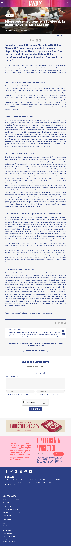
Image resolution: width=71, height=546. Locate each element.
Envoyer (35, 409)
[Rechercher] (68, 3)
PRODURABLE (9, 482)
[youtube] (25, 472)
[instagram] (21, 472)
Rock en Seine (10, 484)
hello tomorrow (30, 480)
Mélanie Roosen (13, 30)
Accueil (7, 35)
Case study (9, 15)
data (4, 523)
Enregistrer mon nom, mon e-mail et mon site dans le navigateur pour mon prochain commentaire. (32, 395)
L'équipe (5, 539)
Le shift (5, 526)
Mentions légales (9, 542)
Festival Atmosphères (13, 480)
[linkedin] (37, 41)
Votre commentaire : (12, 376)
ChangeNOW (44, 480)
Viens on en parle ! (35, 350)
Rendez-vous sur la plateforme (16, 313)
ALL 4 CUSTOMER (57, 480)
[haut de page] (68, 544)
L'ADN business (8, 515)
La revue (6, 502)
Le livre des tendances (11, 499)
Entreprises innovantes (16, 35)
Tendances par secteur (11, 512)
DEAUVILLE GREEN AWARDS (45, 482)
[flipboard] (40, 41)
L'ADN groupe (7, 534)
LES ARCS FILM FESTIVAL (25, 482)
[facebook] (30, 41)
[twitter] (33, 41)
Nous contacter (9, 536)
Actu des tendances (10, 510)
